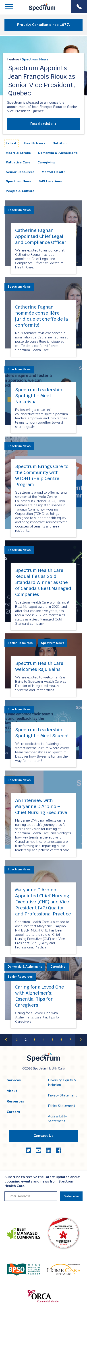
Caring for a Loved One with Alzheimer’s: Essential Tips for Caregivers (39, 996)
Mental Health (54, 172)
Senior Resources (20, 172)
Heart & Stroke (18, 153)
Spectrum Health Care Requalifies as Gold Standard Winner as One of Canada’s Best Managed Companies (43, 582)
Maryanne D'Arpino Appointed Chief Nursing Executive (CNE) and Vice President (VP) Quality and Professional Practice (43, 902)
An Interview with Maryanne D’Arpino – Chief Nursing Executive (41, 806)
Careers (13, 1112)
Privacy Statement (62, 1095)
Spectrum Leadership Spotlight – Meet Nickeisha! (38, 396)
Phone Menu (79, 6)
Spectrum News (35, 59)
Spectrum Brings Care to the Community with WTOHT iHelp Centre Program (41, 475)
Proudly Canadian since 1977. (43, 24)
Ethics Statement (61, 1106)
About (12, 1091)
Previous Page (6, 1045)
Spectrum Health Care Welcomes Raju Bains (39, 666)
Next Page (81, 1045)
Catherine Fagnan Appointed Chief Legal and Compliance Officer (40, 236)
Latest (12, 143)
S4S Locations (50, 181)
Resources (15, 1101)
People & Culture (20, 191)
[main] (43, 541)
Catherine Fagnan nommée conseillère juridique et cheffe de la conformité (41, 316)
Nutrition (60, 143)
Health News (34, 143)
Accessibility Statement (57, 1118)
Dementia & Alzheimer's (58, 153)
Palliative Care (18, 162)
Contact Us (43, 1135)
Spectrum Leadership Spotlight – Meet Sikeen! (41, 733)
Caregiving (46, 162)
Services (14, 1080)
